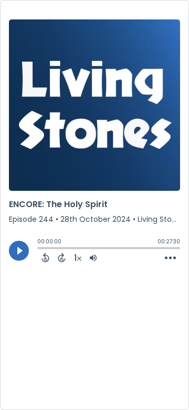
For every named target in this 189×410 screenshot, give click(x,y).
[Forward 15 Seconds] (62, 257)
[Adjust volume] (93, 257)
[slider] (40, 249)
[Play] (19, 251)
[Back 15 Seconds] (45, 257)
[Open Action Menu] (170, 258)
